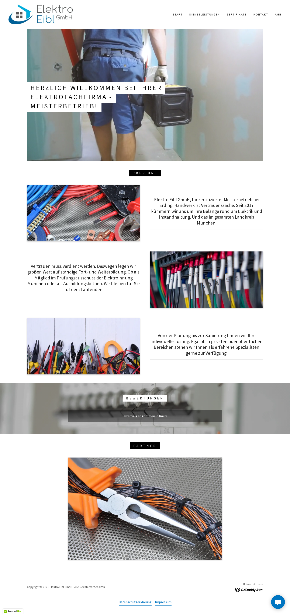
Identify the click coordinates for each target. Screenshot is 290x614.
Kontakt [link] (260, 14)
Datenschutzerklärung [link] (135, 602)
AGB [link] (278, 14)
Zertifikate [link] (237, 14)
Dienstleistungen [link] (204, 14)
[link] (40, 14)
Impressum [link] (163, 602)
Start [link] (178, 14)
